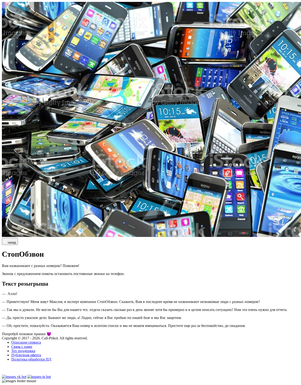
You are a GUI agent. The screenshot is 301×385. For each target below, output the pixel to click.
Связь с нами (21, 347)
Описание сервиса (26, 342)
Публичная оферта (26, 355)
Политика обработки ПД (31, 359)
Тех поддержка (23, 351)
